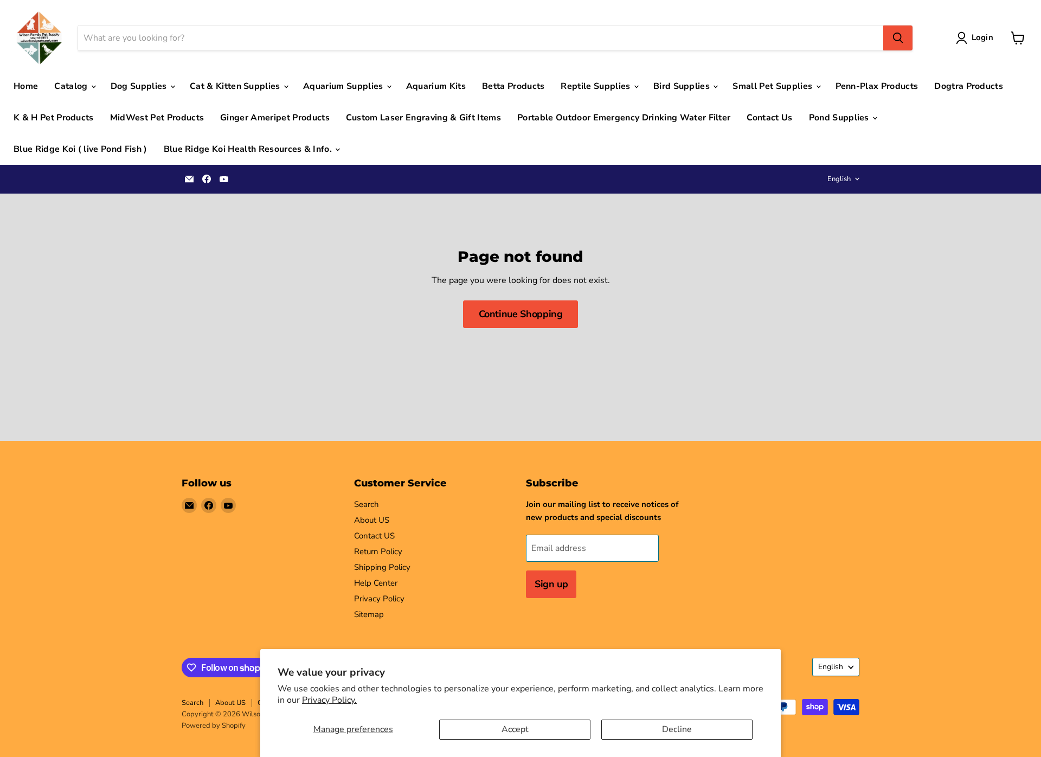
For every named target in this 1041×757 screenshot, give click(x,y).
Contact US (374, 535)
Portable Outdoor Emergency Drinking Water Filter (623, 118)
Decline (677, 729)
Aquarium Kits (436, 86)
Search (366, 504)
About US (371, 520)
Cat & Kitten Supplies (236, 86)
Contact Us (769, 118)
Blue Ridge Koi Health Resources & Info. (249, 149)
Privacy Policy (379, 598)
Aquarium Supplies (344, 86)
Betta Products (513, 86)
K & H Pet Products (54, 118)
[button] (977, 37)
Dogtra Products (968, 86)
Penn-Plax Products (877, 86)
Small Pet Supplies (773, 86)
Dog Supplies (140, 86)
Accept (515, 729)
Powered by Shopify (214, 725)
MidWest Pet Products (157, 118)
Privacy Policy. (329, 700)
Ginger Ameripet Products (275, 118)
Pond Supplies (840, 118)
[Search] (898, 37)
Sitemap (369, 614)
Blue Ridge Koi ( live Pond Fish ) (80, 149)
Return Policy (378, 551)
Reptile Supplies (596, 86)
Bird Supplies (682, 86)
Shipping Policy (382, 567)
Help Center (375, 583)
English (839, 179)
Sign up (551, 584)
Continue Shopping (521, 313)
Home (26, 86)
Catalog (72, 86)
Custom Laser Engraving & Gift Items (423, 118)
